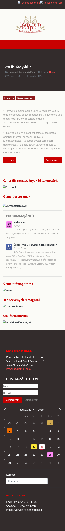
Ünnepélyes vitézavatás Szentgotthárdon (35, 245)
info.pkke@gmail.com (18, 368)
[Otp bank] (10, 187)
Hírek (52, 72)
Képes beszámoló (25, 98)
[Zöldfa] (8, 290)
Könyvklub (9, 98)
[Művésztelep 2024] (15, 205)
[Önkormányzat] (13, 306)
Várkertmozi (20, 222)
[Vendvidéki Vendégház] (18, 322)
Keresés (11, 474)
